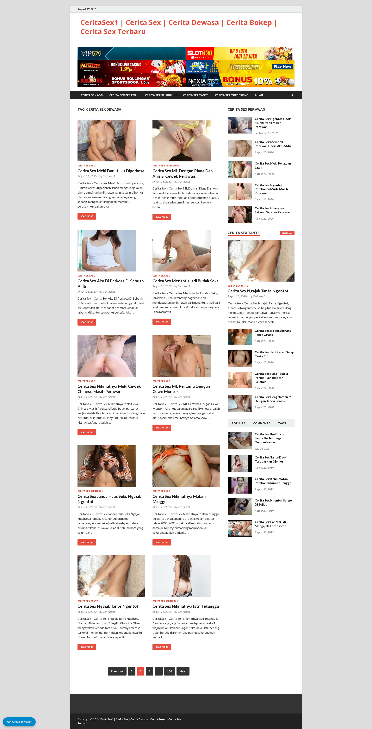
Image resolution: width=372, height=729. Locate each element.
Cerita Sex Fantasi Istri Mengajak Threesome (271, 524)
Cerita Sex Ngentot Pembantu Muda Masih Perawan (271, 189)
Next (183, 671)
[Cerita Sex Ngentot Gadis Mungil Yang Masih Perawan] (240, 119)
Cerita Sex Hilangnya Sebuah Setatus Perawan (273, 210)
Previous (117, 671)
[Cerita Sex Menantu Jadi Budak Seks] (186, 252)
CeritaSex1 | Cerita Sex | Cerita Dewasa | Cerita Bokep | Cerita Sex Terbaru (178, 27)
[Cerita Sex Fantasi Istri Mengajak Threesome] (240, 522)
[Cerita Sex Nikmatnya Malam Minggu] (186, 467)
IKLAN (259, 95)
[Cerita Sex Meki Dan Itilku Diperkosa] (111, 142)
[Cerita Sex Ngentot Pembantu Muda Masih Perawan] (240, 185)
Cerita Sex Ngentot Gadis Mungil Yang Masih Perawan (273, 123)
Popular (238, 423)
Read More (86, 216)
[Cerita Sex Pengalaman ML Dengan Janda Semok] (240, 397)
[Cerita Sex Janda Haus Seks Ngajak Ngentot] (111, 467)
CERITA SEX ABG (92, 95)
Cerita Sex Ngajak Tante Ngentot (108, 606)
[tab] (238, 423)
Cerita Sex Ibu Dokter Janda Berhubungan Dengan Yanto (270, 438)
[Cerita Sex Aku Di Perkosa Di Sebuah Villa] (111, 252)
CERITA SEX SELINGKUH (161, 95)
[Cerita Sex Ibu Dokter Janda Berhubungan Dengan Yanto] (240, 434)
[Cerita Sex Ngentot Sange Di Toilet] (240, 500)
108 (169, 671)
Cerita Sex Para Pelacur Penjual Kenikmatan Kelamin (271, 377)
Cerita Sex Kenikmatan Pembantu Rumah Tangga (273, 481)
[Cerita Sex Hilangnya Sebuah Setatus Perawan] (240, 208)
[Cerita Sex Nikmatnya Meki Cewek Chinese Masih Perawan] (111, 357)
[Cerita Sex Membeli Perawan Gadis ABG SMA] (240, 142)
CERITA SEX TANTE (195, 95)
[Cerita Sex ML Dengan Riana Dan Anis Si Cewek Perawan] (186, 142)
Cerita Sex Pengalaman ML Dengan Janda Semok (274, 399)
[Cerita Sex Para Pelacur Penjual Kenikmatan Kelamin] (240, 374)
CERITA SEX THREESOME (231, 95)
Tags (282, 423)
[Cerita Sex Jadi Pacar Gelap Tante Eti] (240, 352)
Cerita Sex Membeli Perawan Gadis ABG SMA (273, 144)
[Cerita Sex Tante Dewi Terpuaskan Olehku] (240, 457)
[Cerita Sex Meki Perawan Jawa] (240, 163)
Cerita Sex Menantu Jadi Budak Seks (185, 280)
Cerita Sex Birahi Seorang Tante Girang (273, 332)
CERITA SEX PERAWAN (124, 95)
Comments (261, 423)
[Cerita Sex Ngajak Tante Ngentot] (111, 577)
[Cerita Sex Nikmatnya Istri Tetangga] (186, 577)
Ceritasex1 (109, 176)
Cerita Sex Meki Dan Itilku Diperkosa (111, 170)
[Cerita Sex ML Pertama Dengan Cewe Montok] (186, 357)
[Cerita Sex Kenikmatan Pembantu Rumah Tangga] (240, 479)
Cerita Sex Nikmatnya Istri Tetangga (185, 606)
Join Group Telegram (19, 721)
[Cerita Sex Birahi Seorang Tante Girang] (240, 331)
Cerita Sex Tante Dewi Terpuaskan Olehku (271, 459)
